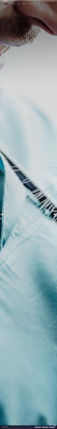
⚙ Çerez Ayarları (52, 427)
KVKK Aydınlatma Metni (24, 427)
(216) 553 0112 (47, 0)
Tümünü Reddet (45, 427)
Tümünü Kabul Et (38, 427)
